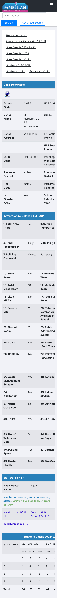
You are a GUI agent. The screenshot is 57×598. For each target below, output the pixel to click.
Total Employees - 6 (15, 523)
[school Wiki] (7, 93)
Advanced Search (32, 22)
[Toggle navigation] (51, 3)
